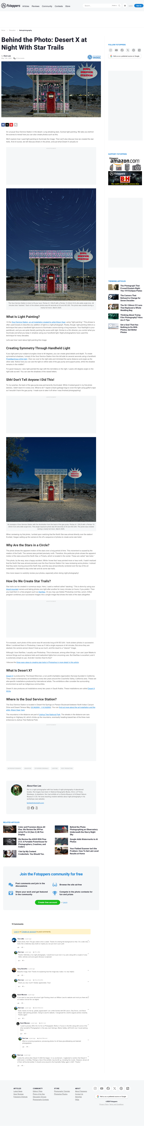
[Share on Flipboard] (11, 125)
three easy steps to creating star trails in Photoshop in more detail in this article (48, 662)
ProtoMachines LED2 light (16, 359)
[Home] (10, 5)
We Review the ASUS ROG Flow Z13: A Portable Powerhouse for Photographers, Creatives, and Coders (32, 843)
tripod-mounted (12, 589)
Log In (131, 6)
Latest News (18, 1091)
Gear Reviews (19, 1094)
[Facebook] (32, 807)
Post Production (66, 768)
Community (47, 6)
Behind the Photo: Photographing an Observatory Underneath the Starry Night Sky (84, 831)
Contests (59, 6)
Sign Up (138, 6)
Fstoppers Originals (41, 768)
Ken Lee (7, 56)
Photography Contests (41, 1099)
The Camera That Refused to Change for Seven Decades (130, 298)
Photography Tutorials (62, 1091)
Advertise (78, 1097)
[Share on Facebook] (3, 125)
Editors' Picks (37, 1091)
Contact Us (79, 1094)
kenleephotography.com (35, 803)
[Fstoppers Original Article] (94, 57)
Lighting (55, 768)
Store (67, 6)
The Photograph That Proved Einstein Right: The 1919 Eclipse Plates (131, 288)
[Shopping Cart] (125, 5)
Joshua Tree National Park (49, 714)
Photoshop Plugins (60, 1094)
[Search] (119, 5)
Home (3, 30)
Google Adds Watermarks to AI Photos (84, 840)
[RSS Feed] (139, 50)
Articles (25, 6)
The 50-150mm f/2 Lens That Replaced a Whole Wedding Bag (131, 308)
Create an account (28, 931)
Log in (65, 902)
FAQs (77, 1099)
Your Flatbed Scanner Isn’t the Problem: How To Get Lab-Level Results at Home (84, 851)
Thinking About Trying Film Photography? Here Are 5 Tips (131, 318)
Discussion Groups (39, 1097)
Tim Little (20, 939)
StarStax (41, 592)
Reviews (35, 6)
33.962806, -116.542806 (41, 707)
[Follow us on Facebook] (122, 50)
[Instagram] (28, 807)
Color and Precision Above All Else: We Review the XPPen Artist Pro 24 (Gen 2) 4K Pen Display (31, 831)
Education (12, 30)
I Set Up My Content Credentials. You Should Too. (31, 853)
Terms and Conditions (116, 1104)
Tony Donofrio (22, 969)
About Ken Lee (34, 785)
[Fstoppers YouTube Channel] (116, 50)
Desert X (9, 676)
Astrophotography (25, 30)
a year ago (28, 939)
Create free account (47, 902)
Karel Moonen (22, 995)
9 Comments (20, 58)
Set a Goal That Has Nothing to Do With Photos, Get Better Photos (129, 328)
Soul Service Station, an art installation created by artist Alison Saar (38, 322)
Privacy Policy (104, 1104)
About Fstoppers (81, 1091)
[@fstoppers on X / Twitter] (127, 50)
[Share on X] (7, 125)
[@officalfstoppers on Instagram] (110, 50)
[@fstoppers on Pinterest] (133, 50)
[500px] (36, 807)
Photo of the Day (39, 1094)
